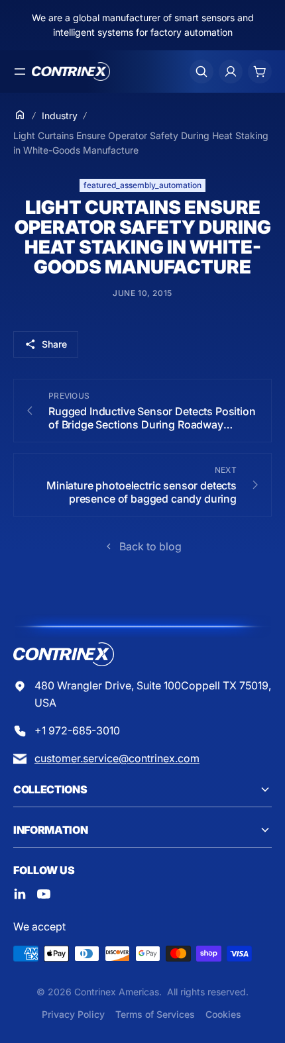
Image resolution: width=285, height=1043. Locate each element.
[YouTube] (43, 894)
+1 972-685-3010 (77, 730)
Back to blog (150, 546)
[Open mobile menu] (20, 71)
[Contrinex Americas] (71, 71)
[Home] (20, 114)
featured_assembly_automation (142, 185)
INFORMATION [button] (50, 829)
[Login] (231, 71)
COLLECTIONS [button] (50, 789)
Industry (60, 115)
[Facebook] (20, 894)
